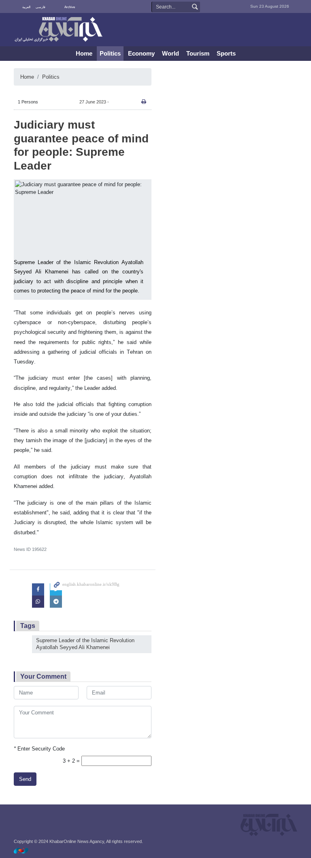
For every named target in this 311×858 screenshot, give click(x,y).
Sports (226, 53)
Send (25, 779)
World (170, 53)
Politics (110, 53)
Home (84, 53)
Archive (69, 7)
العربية (26, 7)
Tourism (197, 53)
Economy (141, 53)
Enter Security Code (39, 749)
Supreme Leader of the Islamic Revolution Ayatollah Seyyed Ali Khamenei (85, 643)
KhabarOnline (58, 30)
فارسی (40, 7)
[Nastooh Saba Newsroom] (25, 850)
